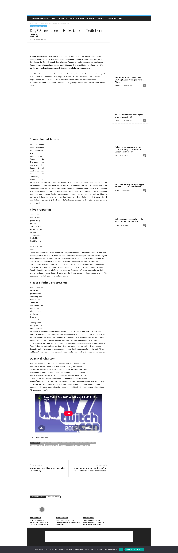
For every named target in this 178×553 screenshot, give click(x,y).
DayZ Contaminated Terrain (49, 443)
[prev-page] (103, 497)
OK (121, 549)
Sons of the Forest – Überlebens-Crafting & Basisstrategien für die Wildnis (129, 79)
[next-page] (106, 497)
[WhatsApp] (48, 46)
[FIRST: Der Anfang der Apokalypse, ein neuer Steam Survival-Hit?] (130, 174)
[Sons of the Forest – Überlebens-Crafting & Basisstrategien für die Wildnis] (130, 69)
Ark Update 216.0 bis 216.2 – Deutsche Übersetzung (47, 469)
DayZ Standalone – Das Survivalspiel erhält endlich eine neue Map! (68, 522)
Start (31, 23)
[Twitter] (37, 46)
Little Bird (63, 445)
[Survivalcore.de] (89, 7)
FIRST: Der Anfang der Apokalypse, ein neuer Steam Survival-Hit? (130, 185)
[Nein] (175, 549)
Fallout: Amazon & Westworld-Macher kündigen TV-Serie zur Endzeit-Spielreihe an (128, 149)
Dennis (117, 190)
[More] (54, 46)
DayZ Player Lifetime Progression (85, 443)
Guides (101, 18)
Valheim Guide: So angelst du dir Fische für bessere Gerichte (129, 220)
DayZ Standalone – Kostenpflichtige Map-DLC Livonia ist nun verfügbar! (39, 522)
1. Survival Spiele (36, 26)
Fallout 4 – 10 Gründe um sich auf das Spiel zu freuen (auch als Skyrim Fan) (90, 469)
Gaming (90, 18)
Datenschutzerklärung (134, 549)
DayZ (36, 23)
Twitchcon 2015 (84, 445)
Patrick (117, 86)
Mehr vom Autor (53, 497)
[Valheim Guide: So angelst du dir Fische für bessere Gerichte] (130, 209)
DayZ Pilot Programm (66, 443)
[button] (147, 18)
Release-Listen (115, 18)
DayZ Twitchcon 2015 (37, 445)
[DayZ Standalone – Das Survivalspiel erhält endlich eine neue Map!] (68, 509)
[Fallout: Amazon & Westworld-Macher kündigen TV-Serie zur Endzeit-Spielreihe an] (130, 139)
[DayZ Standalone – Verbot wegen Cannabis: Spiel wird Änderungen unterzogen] (95, 509)
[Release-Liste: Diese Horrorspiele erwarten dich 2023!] (130, 104)
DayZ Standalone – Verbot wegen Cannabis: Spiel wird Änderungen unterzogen (93, 522)
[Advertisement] (68, 93)
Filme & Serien (77, 18)
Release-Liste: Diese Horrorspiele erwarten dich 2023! (129, 115)
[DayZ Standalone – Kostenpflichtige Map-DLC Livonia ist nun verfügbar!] (42, 509)
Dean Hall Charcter (52, 445)
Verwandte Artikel (38, 497)
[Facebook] (32, 46)
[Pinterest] (43, 46)
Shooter (63, 18)
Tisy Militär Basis (73, 445)
